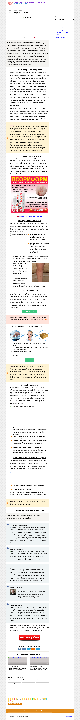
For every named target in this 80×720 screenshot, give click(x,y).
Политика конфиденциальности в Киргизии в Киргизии (21, 710)
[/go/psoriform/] (29, 194)
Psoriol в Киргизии (13, 666)
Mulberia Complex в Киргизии (63, 30)
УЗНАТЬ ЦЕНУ (29, 360)
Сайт (37, 679)
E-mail (23, 679)
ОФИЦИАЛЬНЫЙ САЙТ (29, 311)
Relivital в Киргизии (60, 34)
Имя (9, 679)
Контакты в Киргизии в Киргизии (43, 710)
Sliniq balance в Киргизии (62, 32)
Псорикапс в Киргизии (36, 666)
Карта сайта (69, 716)
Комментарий (11, 683)
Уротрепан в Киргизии (61, 27)
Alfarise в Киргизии (60, 37)
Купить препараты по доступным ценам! (30, 2)
